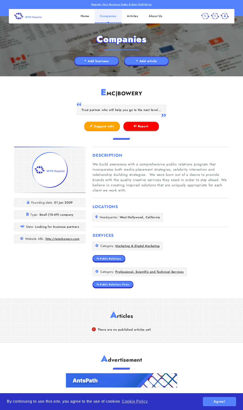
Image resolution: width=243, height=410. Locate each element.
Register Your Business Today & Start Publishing (121, 4)
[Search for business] (205, 16)
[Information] (215, 16)
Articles (132, 16)
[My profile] (225, 16)
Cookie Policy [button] (135, 401)
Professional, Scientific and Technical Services (149, 271)
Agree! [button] (219, 401)
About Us (155, 16)
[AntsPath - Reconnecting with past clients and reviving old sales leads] (121, 380)
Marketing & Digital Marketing (137, 246)
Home (85, 16)
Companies (108, 16)
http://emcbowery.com (62, 239)
